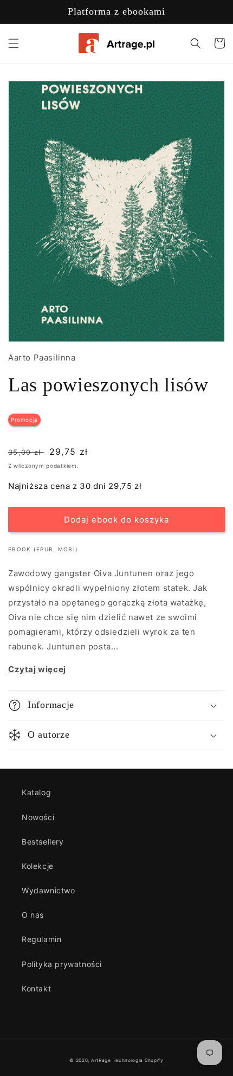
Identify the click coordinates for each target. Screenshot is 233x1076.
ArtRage (101, 1060)
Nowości (38, 817)
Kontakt (36, 988)
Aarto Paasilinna (42, 357)
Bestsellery (43, 841)
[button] (13, 43)
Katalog (36, 792)
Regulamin (41, 939)
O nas (33, 914)
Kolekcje (38, 866)
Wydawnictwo (48, 890)
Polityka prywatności (62, 964)
